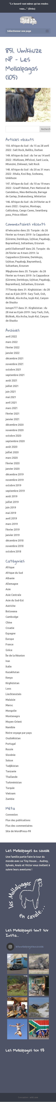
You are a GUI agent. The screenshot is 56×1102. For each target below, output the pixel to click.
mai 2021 (11, 397)
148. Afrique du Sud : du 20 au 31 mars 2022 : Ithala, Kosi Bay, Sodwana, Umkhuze (28, 173)
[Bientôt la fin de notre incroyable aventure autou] (39, 964)
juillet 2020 (12, 452)
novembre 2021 (14, 364)
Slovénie (10, 754)
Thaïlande (11, 776)
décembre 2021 (14, 358)
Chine (9, 622)
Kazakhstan (12, 672)
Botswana (11, 611)
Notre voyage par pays (19, 732)
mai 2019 (11, 513)
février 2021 (12, 413)
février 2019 (12, 529)
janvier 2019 (12, 535)
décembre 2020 (14, 424)
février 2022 (12, 347)
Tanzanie (11, 771)
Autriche (10, 605)
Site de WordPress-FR (18, 831)
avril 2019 (11, 518)
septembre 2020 (15, 441)
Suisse (9, 760)
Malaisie (10, 699)
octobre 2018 (13, 551)
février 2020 (12, 463)
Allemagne (12, 583)
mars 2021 (12, 408)
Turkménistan (14, 782)
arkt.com (34, 1097)
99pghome (12, 271)
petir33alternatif (15, 248)
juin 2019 (11, 507)
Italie (9, 666)
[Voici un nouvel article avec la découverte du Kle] (17, 1007)
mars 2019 (12, 523)
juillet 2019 (12, 502)
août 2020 (11, 446)
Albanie (10, 578)
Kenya (9, 677)
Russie (9, 749)
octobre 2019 (13, 485)
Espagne (10, 633)
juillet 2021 (12, 386)
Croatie (10, 628)
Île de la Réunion (15, 655)
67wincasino (13, 230)
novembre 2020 (14, 430)
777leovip (11, 289)
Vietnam (10, 793)
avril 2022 (11, 336)
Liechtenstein (13, 694)
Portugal (11, 743)
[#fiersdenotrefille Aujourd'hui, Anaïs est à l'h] (17, 1029)
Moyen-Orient (14, 721)
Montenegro (13, 716)
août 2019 (11, 496)
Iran (8, 661)
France (9, 644)
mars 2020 (12, 457)
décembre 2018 (14, 540)
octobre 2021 (13, 369)
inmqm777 (12, 308)
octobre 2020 (13, 435)
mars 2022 (12, 342)
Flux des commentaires (19, 825)
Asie (8, 589)
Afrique (10, 567)
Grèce (9, 650)
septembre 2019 (15, 490)
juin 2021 (11, 391)
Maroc (9, 705)
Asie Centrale (13, 594)
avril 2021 (11, 402)
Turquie (10, 788)
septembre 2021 (15, 375)
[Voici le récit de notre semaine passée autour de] (39, 1007)
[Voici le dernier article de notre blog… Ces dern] (17, 964)
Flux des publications (18, 820)
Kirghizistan (12, 683)
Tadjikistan (12, 765)
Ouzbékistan (13, 738)
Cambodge (12, 616)
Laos (8, 688)
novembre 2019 (14, 479)
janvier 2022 (12, 353)
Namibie (10, 727)
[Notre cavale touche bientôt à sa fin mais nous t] (17, 986)
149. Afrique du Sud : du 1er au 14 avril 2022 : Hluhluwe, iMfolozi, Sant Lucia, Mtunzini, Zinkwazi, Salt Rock (28, 159)
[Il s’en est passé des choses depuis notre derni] (39, 1029)
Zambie (10, 799)
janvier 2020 (12, 468)
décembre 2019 (14, 474)
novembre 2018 (14, 546)
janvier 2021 (12, 419)
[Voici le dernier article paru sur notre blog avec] (39, 986)
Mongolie (11, 710)
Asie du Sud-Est (15, 600)
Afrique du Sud (14, 572)
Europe (10, 639)
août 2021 (11, 380)
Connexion (12, 814)
